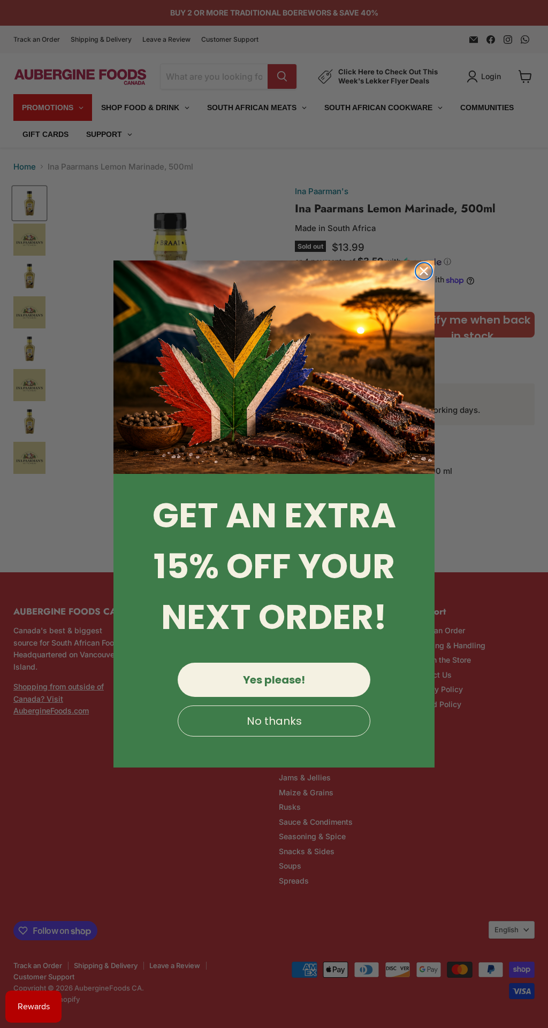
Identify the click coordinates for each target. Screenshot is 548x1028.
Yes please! (274, 679)
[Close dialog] (423, 271)
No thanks (274, 721)
